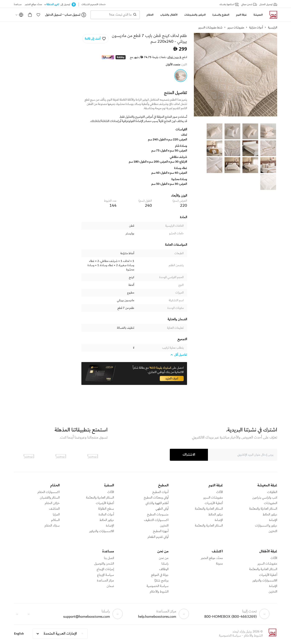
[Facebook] (28, 614)
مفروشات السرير (213, 497)
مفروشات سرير (236, 27)
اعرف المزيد (171, 378)
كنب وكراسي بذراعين (264, 497)
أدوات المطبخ (160, 492)
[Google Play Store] (61, 456)
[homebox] (271, 14)
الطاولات (272, 492)
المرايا (56, 514)
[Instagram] (17, 614)
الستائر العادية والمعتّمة (209, 508)
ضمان (110, 586)
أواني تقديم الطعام (158, 537)
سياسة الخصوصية (158, 586)
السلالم (55, 520)
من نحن (164, 558)
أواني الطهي (162, 508)
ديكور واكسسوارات (266, 525)
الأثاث (219, 492)
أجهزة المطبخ (161, 531)
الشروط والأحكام (159, 591)
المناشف (54, 508)
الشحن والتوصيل (104, 563)
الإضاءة (273, 520)
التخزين (273, 531)
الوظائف (164, 569)
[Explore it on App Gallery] (29, 456)
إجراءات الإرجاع (105, 569)
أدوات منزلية (256, 27)
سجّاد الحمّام (52, 525)
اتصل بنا (109, 558)
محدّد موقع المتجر (212, 558)
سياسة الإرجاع (105, 575)
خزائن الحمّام (52, 503)
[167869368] (180, 75)
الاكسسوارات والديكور (101, 531)
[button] (38, 14)
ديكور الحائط (270, 514)
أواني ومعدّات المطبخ (156, 497)
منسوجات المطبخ (158, 514)
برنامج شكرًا (161, 580)
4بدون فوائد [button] (174, 57)
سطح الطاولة (106, 508)
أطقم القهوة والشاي (157, 503)
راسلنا (165, 563)
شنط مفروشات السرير (210, 27)
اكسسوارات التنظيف (156, 520)
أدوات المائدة (106, 514)
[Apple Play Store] (93, 456)
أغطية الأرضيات (214, 503)
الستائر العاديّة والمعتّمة (263, 508)
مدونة (219, 563)
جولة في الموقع (160, 575)
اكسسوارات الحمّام (48, 492)
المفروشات (270, 503)
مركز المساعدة (105, 580)
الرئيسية (272, 27)
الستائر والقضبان (50, 497)
